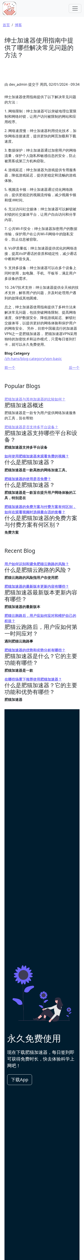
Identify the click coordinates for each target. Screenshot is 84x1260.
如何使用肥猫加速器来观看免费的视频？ (36, 456)
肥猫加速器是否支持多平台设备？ (31, 427)
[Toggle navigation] (75, 8)
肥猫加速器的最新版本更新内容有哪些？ (36, 586)
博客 (18, 24)
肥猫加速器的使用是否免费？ (27, 478)
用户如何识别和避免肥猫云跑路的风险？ (36, 563)
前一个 (9, 367)
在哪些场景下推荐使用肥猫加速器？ (33, 679)
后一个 (74, 367)
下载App (19, 1080)
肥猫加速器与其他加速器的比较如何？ (34, 399)
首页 (6, 24)
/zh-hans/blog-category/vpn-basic (33, 358)
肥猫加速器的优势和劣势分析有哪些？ (34, 650)
